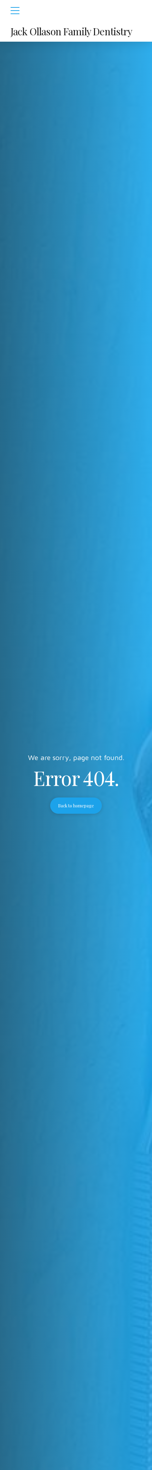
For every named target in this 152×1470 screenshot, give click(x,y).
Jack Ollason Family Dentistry (72, 31)
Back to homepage (76, 805)
